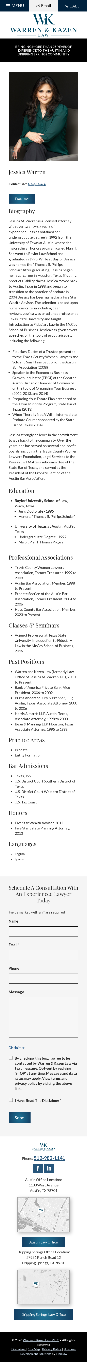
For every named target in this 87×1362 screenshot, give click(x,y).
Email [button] (46, 5)
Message (16, 992)
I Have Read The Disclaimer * (38, 1100)
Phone (14, 968)
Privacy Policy (52, 1349)
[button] (14, 4)
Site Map (34, 1349)
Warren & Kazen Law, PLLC (41, 1340)
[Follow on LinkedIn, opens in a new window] (49, 1168)
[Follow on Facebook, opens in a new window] (38, 1168)
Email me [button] (22, 199)
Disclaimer (17, 1048)
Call (74, 5)
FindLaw (61, 1354)
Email (14, 945)
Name (13, 921)
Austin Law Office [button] (43, 1242)
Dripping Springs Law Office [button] (43, 1314)
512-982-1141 (37, 184)
